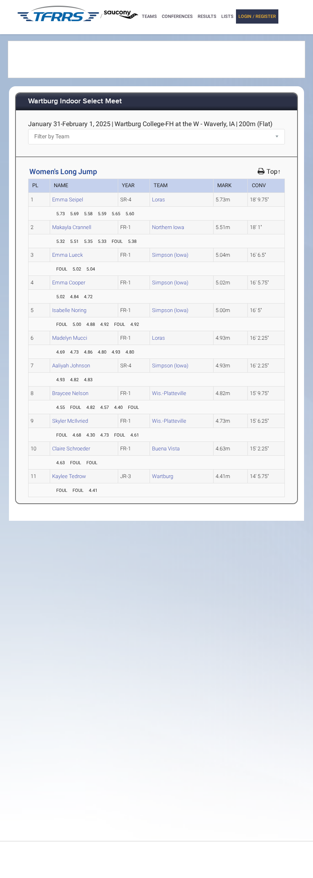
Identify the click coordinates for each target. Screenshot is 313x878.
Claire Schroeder (71, 449)
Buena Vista (166, 449)
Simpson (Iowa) (170, 255)
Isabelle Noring (69, 310)
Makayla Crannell (71, 227)
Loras (158, 200)
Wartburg (162, 476)
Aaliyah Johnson (71, 366)
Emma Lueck (67, 255)
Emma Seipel (67, 200)
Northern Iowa (168, 227)
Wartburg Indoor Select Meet (75, 101)
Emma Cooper (68, 283)
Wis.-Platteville (169, 393)
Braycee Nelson (70, 393)
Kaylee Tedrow (69, 476)
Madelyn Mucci (69, 338)
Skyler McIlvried (70, 421)
